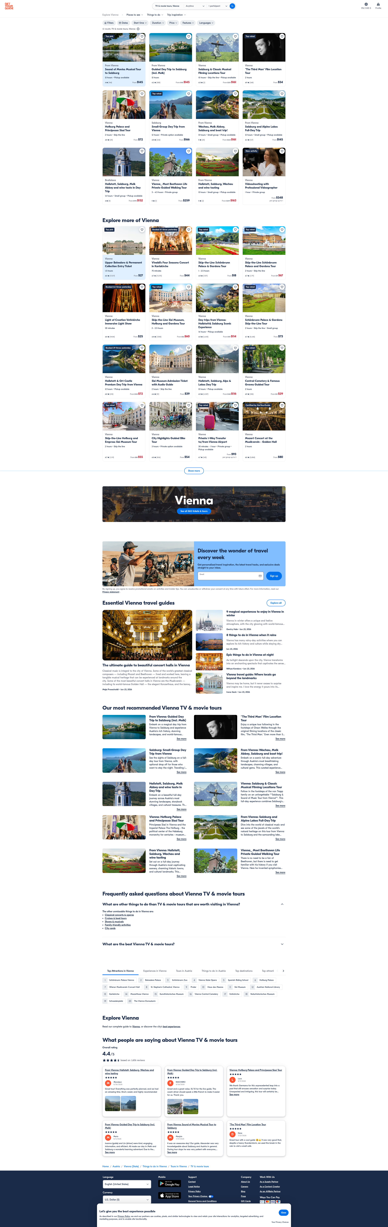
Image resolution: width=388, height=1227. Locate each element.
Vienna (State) (131, 1166)
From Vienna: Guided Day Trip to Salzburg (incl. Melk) (192, 1072)
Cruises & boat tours (116, 918)
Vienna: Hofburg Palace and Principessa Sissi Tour (255, 1070)
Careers (244, 1186)
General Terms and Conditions (202, 1201)
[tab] (120, 971)
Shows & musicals (114, 921)
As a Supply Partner (269, 1181)
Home (105, 1166)
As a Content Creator (270, 1186)
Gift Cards (246, 1201)
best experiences (171, 1026)
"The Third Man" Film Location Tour (247, 1124)
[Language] (366, 4)
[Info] (138, 29)
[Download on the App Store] (169, 1196)
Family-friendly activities (118, 925)
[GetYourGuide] (9, 6)
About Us (245, 1181)
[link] (124, 60)
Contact (192, 1181)
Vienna (136, 1026)
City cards (110, 928)
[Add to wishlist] (142, 36)
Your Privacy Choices (198, 1196)
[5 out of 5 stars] (132, 1077)
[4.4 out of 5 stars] (111, 1060)
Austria (116, 1166)
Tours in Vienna (179, 1166)
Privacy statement (110, 592)
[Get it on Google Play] (169, 1184)
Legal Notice (194, 1186)
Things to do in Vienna (155, 1166)
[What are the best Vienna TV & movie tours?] (282, 944)
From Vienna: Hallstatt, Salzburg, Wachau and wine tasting (129, 1072)
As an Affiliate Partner (270, 1191)
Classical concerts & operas (119, 915)
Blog (243, 1191)
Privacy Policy (194, 1191)
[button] (124, 60)
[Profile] (378, 4)
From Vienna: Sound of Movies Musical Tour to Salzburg (191, 1126)
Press (243, 1196)
